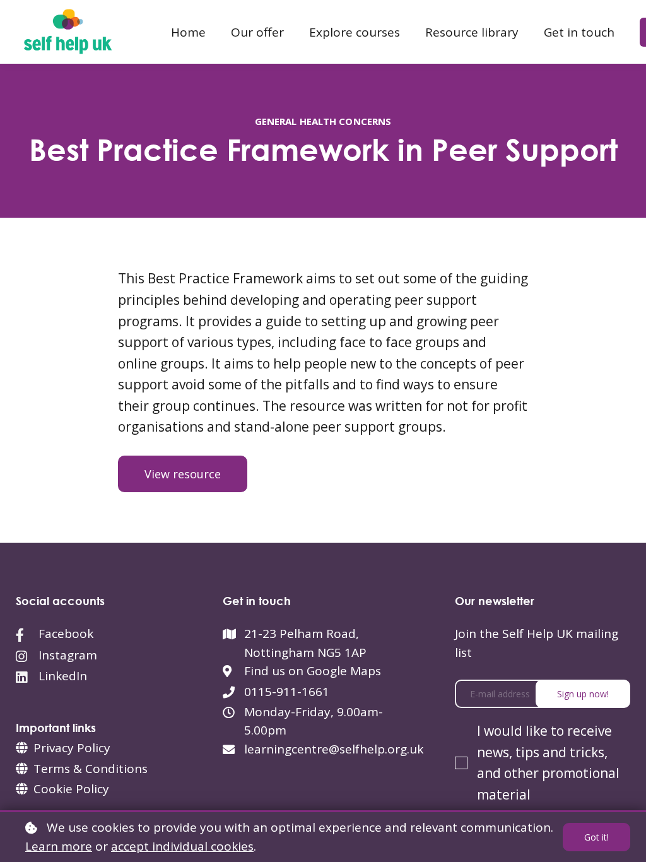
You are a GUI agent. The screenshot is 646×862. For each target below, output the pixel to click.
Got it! (596, 837)
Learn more (58, 846)
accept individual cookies (182, 846)
